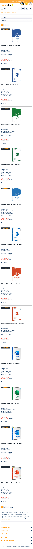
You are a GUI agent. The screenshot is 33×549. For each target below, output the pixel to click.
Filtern (5, 17)
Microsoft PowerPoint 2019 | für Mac (12, 284)
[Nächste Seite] (4, 25)
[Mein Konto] (26, 8)
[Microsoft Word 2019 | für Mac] (16, 35)
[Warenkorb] (30, 8)
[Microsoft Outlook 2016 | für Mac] (16, 234)
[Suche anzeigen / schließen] (19, 8)
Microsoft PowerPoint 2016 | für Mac (12, 324)
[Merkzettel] (23, 8)
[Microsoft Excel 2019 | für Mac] (16, 115)
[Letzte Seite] (7, 25)
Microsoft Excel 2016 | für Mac (10, 164)
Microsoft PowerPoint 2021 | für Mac (12, 483)
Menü (5, 9)
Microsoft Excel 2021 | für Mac (10, 403)
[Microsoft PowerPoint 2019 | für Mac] (16, 274)
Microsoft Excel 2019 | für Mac (10, 125)
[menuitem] (4, 8)
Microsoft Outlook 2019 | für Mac (11, 204)
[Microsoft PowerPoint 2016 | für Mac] (16, 314)
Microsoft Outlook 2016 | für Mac (11, 244)
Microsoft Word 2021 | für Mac (10, 363)
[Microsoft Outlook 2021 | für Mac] (16, 433)
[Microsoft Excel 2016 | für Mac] (16, 155)
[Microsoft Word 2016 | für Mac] (16, 75)
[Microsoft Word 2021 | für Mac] (16, 353)
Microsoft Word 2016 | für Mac (10, 85)
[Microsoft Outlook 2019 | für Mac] (16, 194)
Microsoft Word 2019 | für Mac (10, 45)
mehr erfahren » (6, 519)
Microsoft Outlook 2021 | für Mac (11, 443)
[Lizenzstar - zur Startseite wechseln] (7, 5)
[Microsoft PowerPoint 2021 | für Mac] (16, 473)
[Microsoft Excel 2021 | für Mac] (16, 393)
